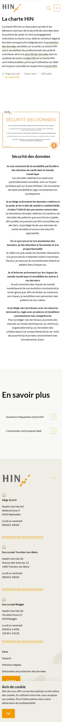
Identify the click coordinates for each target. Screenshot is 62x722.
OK (8, 713)
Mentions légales (11, 664)
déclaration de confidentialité (18, 702)
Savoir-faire (30, 73)
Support (6, 658)
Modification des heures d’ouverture (22, 536)
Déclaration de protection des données (24, 671)
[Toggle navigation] (56, 8)
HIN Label (46, 73)
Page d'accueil (12, 73)
